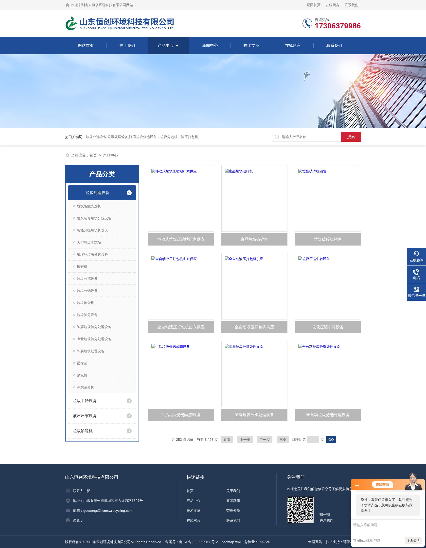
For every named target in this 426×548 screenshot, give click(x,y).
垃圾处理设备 (97, 193)
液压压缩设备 (85, 416)
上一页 (245, 440)
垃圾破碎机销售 (328, 239)
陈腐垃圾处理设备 (91, 351)
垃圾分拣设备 (87, 279)
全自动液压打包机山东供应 (181, 327)
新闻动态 (233, 501)
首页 (93, 155)
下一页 (265, 440)
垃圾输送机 (83, 431)
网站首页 (86, 45)
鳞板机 (82, 375)
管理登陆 (315, 542)
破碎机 (82, 266)
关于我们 (127, 45)
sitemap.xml (231, 542)
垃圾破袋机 (85, 303)
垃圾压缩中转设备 (328, 327)
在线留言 (332, 5)
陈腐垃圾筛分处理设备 (94, 327)
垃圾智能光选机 (89, 206)
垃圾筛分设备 (87, 315)
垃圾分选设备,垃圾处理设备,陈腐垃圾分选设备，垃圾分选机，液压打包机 (142, 137)
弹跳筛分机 (85, 387)
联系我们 (351, 5)
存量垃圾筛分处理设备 (94, 339)
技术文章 (251, 45)
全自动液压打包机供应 (254, 327)
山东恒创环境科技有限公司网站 (109, 5)
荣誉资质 (233, 511)
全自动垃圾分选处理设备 (328, 415)
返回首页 (313, 5)
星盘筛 (82, 363)
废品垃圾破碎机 (254, 239)
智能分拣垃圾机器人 (92, 230)
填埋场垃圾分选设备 (92, 254)
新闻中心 (210, 45)
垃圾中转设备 (85, 401)
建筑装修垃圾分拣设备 (94, 218)
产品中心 (166, 45)
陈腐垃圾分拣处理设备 (254, 415)
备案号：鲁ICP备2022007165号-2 (191, 542)
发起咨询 (414, 540)
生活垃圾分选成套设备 (181, 415)
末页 (282, 440)
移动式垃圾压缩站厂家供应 (181, 239)
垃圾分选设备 (87, 291)
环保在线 (350, 542)
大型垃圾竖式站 (89, 242)
